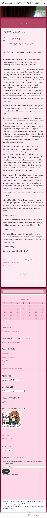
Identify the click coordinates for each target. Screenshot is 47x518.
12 (11, 312)
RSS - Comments (7, 439)
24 (42, 315)
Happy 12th (5, 361)
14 (23, 312)
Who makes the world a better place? (13, 368)
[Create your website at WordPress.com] (23, 3)
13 (17, 312)
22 (29, 315)
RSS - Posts (5, 435)
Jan (4, 38)
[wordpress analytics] (6, 451)
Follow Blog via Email (13, 458)
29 (29, 318)
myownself (9, 262)
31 (42, 318)
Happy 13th (5, 353)
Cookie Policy (8, 508)
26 (11, 318)
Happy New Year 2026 (8, 357)
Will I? (3, 364)
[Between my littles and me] (19, 11)
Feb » (8, 321)
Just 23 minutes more (21, 41)
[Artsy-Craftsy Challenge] (11, 427)
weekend (16, 262)
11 (5, 312)
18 (5, 315)
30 (36, 318)
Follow (6, 471)
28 (23, 318)
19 (11, 315)
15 (29, 312)
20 (17, 315)
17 (42, 312)
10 (42, 309)
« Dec (3, 321)
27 (17, 318)
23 (36, 315)
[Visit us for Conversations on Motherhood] (4, 401)
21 (23, 315)
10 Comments (7, 266)
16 (36, 312)
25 (5, 318)
